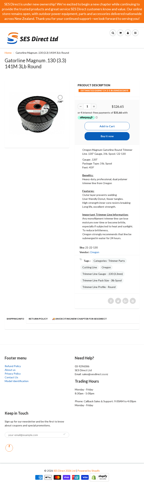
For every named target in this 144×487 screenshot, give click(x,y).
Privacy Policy (13, 373)
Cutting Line (89, 267)
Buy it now (107, 136)
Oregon (94, 252)
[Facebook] (9, 448)
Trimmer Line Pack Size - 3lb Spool (102, 280)
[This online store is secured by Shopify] (99, 477)
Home (8, 52)
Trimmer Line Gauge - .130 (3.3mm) (102, 273)
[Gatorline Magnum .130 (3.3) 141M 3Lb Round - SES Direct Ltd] (37, 113)
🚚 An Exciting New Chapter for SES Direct (79, 318)
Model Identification (16, 381)
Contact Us (11, 377)
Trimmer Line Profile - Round (99, 286)
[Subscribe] (64, 434)
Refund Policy (13, 366)
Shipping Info (15, 318)
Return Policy (38, 318)
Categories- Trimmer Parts (109, 260)
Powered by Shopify (89, 470)
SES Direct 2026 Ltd (65, 470)
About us (10, 369)
